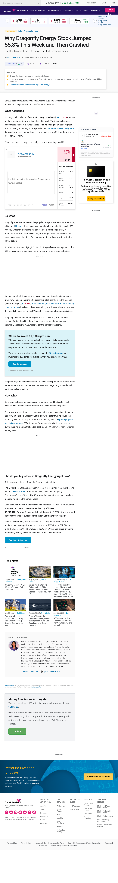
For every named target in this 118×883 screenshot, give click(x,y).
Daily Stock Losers (105, 25)
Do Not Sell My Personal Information (64, 846)
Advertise (43, 823)
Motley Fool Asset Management (103, 807)
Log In (104, 3)
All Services (61, 806)
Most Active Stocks (102, 18)
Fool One (60, 826)
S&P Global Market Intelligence (60, 128)
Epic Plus (60, 818)
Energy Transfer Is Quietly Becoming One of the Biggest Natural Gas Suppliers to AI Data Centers (39, 621)
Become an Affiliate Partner (104, 825)
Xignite (22, 819)
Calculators (88, 814)
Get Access (84, 148)
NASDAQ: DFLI (26, 153)
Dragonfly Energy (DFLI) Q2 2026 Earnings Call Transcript (15, 587)
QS (22, 303)
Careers (42, 809)
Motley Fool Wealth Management (104, 812)
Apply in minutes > (96, 198)
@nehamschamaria (52, 671)
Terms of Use (12, 843)
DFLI (58, 117)
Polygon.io (31, 819)
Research (43, 813)
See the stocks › (20, 364)
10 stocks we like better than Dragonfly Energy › (30, 85)
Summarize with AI (50, 64)
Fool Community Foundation (103, 820)
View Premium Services (98, 776)
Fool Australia (75, 806)
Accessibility (91, 3)
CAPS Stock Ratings (88, 804)
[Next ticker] (95, 21)
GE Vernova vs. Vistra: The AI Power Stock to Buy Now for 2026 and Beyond (62, 621)
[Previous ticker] (7, 21)
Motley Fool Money (61, 831)
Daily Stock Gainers (102, 22)
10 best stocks (56, 353)
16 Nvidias (13, 707)
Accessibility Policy (57, 843)
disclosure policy (35, 687)
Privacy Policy (26, 843)
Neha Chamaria (13, 57)
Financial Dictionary (87, 818)
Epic (58, 814)
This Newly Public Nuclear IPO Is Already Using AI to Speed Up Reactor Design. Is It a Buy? (14, 621)
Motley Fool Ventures (105, 816)
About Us (43, 806)
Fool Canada (74, 809)
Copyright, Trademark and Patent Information (84, 843)
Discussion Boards (88, 809)
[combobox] (20, 3)
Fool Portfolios (60, 822)
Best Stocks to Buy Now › (110, 10)
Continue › (17, 731)
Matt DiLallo (45, 613)
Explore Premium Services (28, 31)
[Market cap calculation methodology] (72, 171)
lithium (18, 226)
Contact (42, 820)
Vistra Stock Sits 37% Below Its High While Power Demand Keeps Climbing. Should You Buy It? (40, 589)
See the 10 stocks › (18, 540)
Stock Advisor (60, 810)
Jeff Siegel (21, 613)
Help (113, 3)
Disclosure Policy (41, 843)
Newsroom (44, 816)
